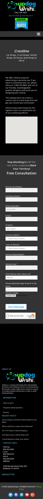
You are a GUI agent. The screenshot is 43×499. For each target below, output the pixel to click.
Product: (9, 225)
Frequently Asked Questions (13, 408)
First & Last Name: (14, 186)
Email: (8, 215)
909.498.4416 (27, 16)
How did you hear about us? (18, 274)
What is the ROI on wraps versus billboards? (17, 426)
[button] (38, 34)
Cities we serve (8, 403)
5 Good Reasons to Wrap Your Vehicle (15, 439)
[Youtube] (27, 495)
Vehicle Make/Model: (15, 254)
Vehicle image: (12, 293)
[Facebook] (16, 495)
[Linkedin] (21, 495)
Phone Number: (13, 206)
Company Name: (13, 196)
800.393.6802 (14, 16)
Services (6, 412)
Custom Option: (13, 235)
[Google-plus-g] (32, 495)
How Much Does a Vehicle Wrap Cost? (15, 435)
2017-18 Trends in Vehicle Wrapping (14, 431)
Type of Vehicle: (13, 244)
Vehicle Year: (11, 264)
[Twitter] (10, 495)
